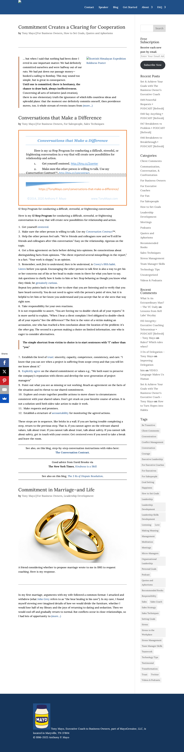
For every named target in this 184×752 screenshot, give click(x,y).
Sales (144, 601)
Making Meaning (150, 530)
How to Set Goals (74, 33)
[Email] (4, 389)
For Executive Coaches (153, 465)
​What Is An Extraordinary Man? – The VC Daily (152, 303)
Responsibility (149, 596)
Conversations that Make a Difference (60, 118)
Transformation (150, 668)
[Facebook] (4, 362)
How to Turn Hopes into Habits (151, 406)
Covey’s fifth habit (104, 264)
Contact (89, 7)
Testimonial (148, 663)
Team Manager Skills (152, 263)
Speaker (103, 7)
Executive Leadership (152, 459)
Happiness (147, 487)
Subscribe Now (153, 65)
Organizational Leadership (149, 561)
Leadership (147, 499)
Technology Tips (150, 269)
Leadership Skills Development (150, 516)
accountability (60, 413)
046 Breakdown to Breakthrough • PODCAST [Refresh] (152, 142)
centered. (43, 227)
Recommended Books (152, 590)
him (142, 370)
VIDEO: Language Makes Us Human (152, 375)
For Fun (145, 195)
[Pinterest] (4, 380)
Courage (146, 453)
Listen (22, 269)
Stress (145, 624)
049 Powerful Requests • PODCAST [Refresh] (152, 104)
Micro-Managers (150, 553)
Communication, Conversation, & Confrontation (150, 171)
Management (148, 536)
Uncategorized (149, 274)
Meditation (147, 541)
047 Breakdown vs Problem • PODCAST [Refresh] (152, 128)
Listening (146, 524)
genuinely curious (46, 282)
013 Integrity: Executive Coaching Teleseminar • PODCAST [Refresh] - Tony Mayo (152, 329)
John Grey (43, 599)
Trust (144, 674)
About (145, 7)
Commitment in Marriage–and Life (56, 490)
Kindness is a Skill (86, 466)
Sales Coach (156, 601)
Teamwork (147, 651)
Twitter (155, 674)
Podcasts (145, 227)
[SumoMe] (4, 398)
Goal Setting (148, 482)
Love (157, 524)
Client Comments (151, 161)
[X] (4, 371)
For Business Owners (49, 33)
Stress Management (152, 258)
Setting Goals (148, 619)
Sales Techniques (94, 123)
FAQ (159, 7)
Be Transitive (148, 425)
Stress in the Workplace (148, 632)
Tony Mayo (28, 33)
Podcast (146, 574)
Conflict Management (152, 442)
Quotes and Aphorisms (99, 33)
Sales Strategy (149, 607)
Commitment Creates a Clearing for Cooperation (71, 27)
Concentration (149, 436)
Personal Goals (149, 569)
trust (50, 357)
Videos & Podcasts (151, 280)
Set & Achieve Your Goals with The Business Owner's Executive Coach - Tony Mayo (151, 393)
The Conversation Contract (72, 452)
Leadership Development (79, 495)
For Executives (149, 470)
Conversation (148, 448)
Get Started (130, 7)
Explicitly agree (31, 371)
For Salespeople (73, 123)
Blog (115, 7)
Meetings (146, 222)
